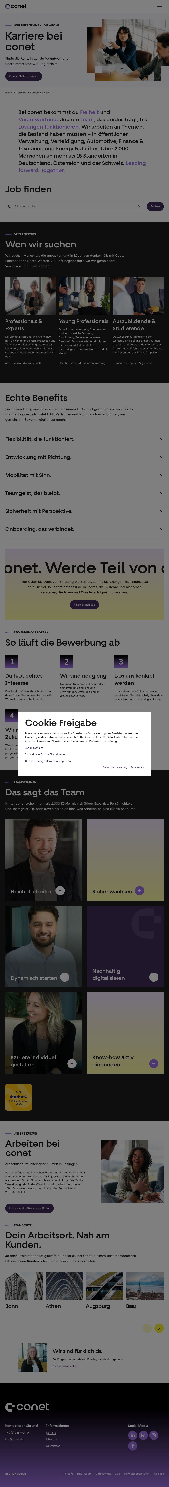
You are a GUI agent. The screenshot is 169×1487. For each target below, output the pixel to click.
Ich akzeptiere (34, 747)
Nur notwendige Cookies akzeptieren (48, 761)
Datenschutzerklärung (115, 767)
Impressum (137, 767)
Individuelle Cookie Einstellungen (45, 754)
